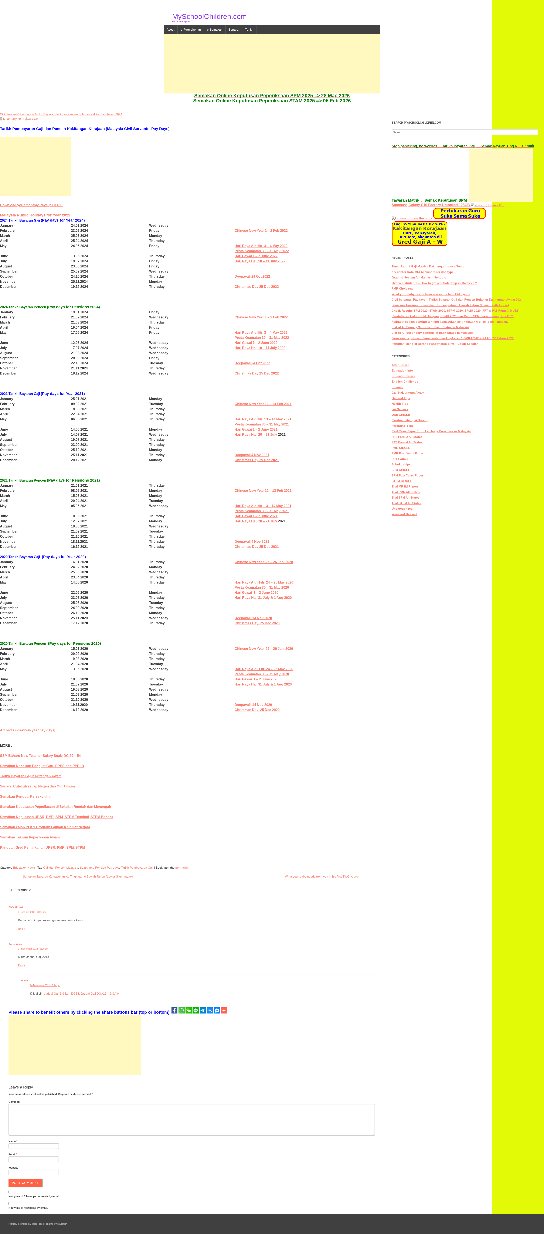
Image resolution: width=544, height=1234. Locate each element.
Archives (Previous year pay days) (27, 730)
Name (12, 1141)
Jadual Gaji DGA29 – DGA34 (100, 993)
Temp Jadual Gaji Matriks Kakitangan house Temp (428, 266)
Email (12, 1154)
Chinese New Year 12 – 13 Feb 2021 (263, 404)
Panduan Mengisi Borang (410, 420)
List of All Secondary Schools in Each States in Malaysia (432, 332)
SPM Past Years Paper (407, 475)
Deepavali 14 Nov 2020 (253, 618)
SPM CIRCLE (401, 470)
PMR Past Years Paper (407, 453)
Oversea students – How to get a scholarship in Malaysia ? (434, 283)
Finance (397, 387)
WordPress (38, 1224)
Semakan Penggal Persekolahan (26, 796)
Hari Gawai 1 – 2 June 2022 (256, 256)
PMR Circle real (403, 288)
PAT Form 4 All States (407, 442)
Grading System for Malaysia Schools (419, 277)
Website (13, 1167)
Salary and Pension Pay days (99, 867)
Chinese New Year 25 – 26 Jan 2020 (264, 562)
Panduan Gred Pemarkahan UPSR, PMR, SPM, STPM (42, 847)
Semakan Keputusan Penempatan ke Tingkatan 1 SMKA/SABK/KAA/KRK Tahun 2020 (453, 338)
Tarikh (249, 29)
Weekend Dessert (404, 514)
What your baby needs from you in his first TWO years (323, 876)
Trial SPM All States (405, 497)
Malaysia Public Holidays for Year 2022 (35, 215)
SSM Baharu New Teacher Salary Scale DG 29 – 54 (40, 756)
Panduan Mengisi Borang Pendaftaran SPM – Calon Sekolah (435, 343)
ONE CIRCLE (401, 414)
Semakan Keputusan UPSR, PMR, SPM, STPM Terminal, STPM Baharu (56, 817)
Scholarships (401, 464)
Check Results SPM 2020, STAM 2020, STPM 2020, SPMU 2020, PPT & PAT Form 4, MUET (455, 310)
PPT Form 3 (400, 459)
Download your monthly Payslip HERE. (31, 205)
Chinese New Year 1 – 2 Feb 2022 (261, 230)
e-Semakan (214, 29)
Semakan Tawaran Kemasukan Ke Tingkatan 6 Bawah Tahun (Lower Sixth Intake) (76, 876)
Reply (21, 928)
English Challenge (405, 381)
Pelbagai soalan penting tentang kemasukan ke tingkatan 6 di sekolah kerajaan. (450, 321)
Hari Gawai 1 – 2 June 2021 (256, 429)
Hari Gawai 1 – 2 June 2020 (256, 592)
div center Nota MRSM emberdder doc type (423, 272)
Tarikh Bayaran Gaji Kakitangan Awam (30, 776)
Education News (24, 867)
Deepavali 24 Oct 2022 (252, 276)
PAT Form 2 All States (407, 436)
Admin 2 (33, 119)
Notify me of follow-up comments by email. (34, 1196)
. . (417, 146)
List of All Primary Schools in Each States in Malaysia (430, 327)
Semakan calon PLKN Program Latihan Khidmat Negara (45, 827)
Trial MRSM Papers (405, 486)
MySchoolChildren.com (209, 16)
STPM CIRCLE (402, 481)
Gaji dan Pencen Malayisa (60, 867)
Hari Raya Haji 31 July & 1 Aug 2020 (263, 597)
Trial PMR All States (406, 492)
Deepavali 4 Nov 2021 (252, 455)
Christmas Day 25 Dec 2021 (257, 460)
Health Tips (400, 403)
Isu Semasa (400, 409)
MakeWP (62, 1224)
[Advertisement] (272, 63)
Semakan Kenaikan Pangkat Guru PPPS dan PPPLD (42, 766)
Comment (14, 1101)
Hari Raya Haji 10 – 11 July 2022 (260, 261)
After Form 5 (400, 365)
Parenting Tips (402, 425)
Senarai (234, 29)
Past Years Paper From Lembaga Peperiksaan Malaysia (431, 431)
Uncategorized (402, 508)
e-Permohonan (191, 29)
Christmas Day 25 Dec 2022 (257, 286)
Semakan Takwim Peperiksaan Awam (30, 837)
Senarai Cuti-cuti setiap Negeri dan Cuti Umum (37, 786)
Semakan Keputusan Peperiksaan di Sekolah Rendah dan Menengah (55, 807)
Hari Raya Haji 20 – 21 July (256, 434)
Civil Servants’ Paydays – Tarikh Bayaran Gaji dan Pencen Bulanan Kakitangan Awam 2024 (457, 299)
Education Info (402, 370)
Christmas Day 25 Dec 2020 (257, 623)
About (170, 29)
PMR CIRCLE (401, 447)
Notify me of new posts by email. (28, 1207)
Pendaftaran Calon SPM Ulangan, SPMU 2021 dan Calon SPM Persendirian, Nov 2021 (453, 316)
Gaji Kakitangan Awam (408, 392)
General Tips (401, 398)
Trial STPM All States (406, 503)
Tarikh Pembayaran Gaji (137, 867)
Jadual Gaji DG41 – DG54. (62, 993)
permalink (181, 867)
